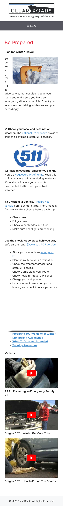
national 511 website (34, 133)
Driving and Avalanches (27, 337)
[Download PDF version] (42, 244)
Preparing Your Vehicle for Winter (34, 333)
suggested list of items (29, 174)
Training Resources (24, 345)
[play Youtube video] (31, 373)
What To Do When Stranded (30, 341)
